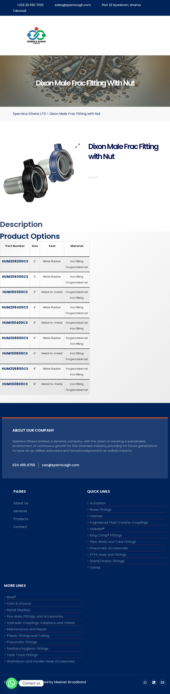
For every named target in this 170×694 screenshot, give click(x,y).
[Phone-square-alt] (154, 682)
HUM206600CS (15, 338)
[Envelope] (162, 682)
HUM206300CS (15, 276)
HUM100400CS (15, 322)
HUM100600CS (15, 353)
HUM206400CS (15, 307)
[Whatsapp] (145, 682)
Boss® (92, 177)
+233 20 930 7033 (30, 5)
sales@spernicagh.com (73, 5)
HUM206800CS (15, 368)
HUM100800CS (15, 384)
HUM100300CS (15, 292)
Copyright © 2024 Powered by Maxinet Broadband (45, 682)
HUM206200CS (15, 261)
